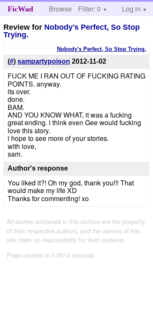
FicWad (20, 9)
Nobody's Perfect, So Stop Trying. (71, 31)
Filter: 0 (89, 9)
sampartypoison (43, 61)
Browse (60, 9)
